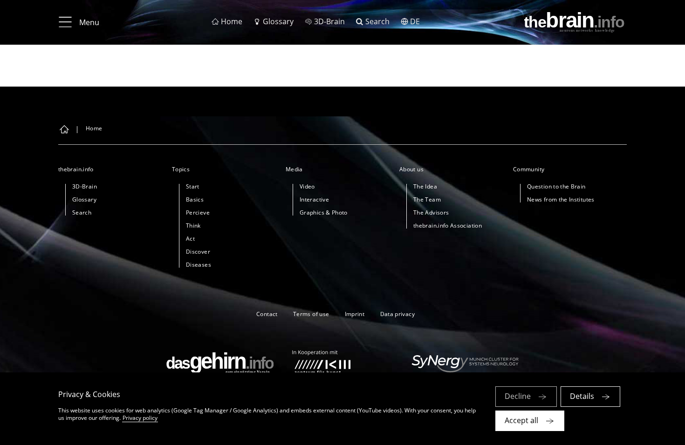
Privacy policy (140, 418)
